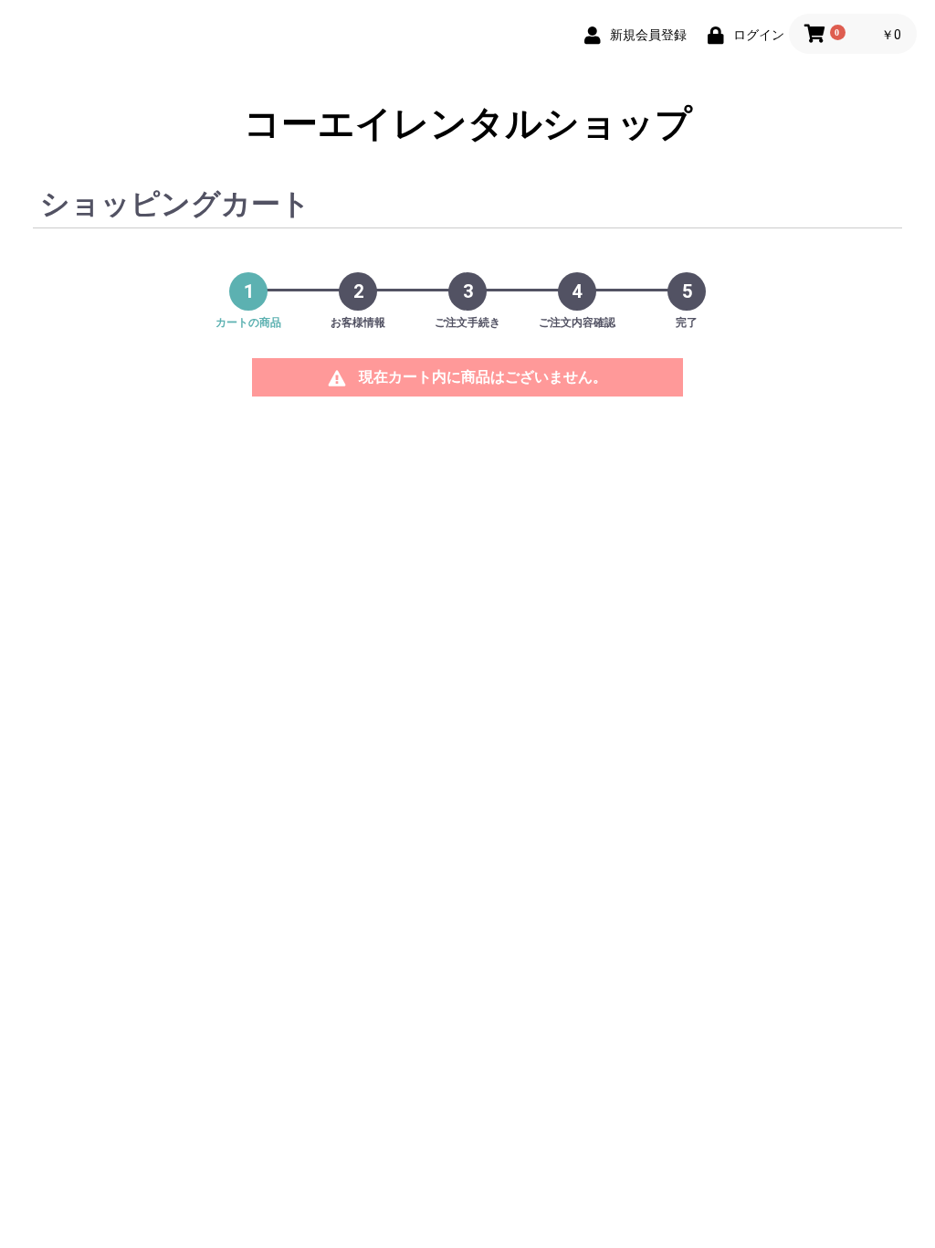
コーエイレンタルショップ (468, 124)
